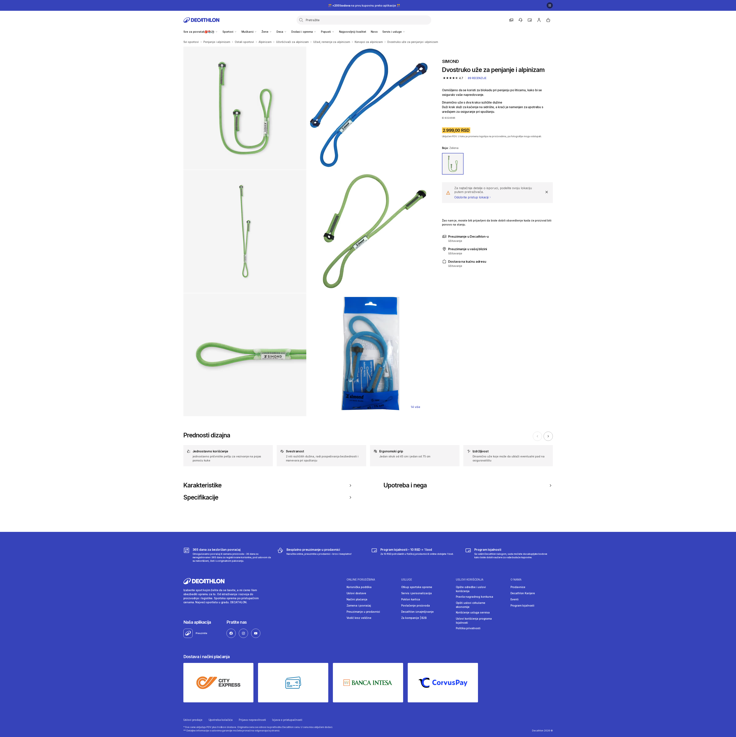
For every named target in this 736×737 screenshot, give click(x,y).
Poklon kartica (410, 599)
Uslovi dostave (356, 593)
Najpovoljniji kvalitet (352, 31)
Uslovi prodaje (192, 719)
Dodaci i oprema (302, 31)
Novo (374, 31)
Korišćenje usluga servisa (473, 612)
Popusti (326, 31)
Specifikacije (200, 497)
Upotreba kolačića (221, 719)
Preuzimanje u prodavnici (363, 611)
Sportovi (228, 31)
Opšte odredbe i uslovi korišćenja (471, 589)
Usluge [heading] (406, 579)
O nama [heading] (515, 579)
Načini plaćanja (357, 599)
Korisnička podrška (359, 587)
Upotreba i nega (405, 485)
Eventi (514, 599)
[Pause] (550, 5)
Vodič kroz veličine (359, 617)
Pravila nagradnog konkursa (474, 596)
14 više (415, 407)
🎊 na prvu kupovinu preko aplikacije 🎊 (364, 5)
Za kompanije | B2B (414, 617)
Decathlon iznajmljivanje (417, 611)
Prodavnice (517, 587)
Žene (265, 31)
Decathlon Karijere (522, 593)
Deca (280, 31)
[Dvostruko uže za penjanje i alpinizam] (244, 108)
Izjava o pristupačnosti (287, 719)
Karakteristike (202, 485)
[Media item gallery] (306, 231)
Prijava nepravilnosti (252, 719)
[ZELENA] (453, 164)
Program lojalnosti (522, 605)
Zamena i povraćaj (359, 605)
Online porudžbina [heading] (361, 579)
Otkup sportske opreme (416, 587)
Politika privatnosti (468, 628)
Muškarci (247, 31)
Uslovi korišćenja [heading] (469, 579)
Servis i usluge (392, 31)
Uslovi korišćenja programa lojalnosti (474, 620)
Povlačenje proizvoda (415, 605)
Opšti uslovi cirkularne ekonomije (470, 604)
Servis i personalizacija (416, 593)
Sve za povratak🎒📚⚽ (199, 31)
